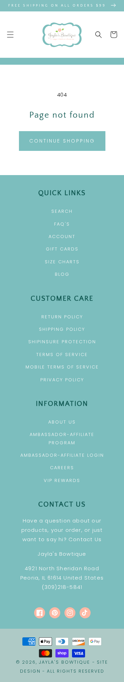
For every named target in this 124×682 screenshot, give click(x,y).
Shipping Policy (62, 329)
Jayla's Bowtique (64, 662)
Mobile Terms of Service (62, 367)
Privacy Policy (62, 379)
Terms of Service (62, 354)
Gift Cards (62, 249)
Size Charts (62, 261)
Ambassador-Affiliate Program (62, 438)
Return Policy (62, 316)
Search (62, 211)
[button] (10, 34)
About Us (62, 422)
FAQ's (62, 224)
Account (62, 236)
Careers (62, 467)
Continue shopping (62, 140)
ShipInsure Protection (62, 341)
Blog (62, 274)
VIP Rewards (62, 480)
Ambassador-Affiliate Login (62, 455)
